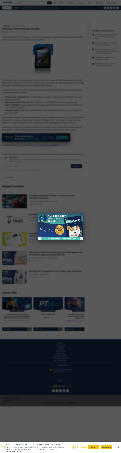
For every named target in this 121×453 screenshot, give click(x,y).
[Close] (118, 447)
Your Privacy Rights (80, 447)
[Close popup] (81, 215)
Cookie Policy (18, 451)
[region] (60, 447)
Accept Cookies (106, 447)
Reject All (93, 447)
